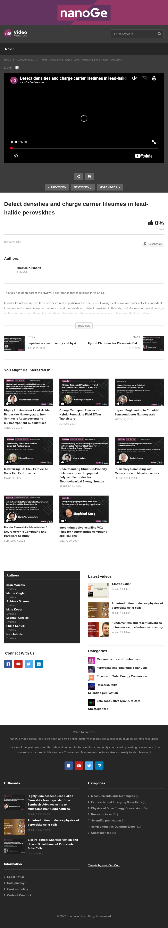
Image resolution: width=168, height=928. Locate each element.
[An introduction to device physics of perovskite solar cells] (98, 610)
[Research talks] (91, 686)
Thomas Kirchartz (28, 267)
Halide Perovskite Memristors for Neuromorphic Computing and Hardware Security (27, 531)
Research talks (12, 241)
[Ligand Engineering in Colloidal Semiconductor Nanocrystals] (139, 392)
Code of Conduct (19, 895)
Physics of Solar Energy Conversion (122, 676)
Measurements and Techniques (119, 659)
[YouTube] (18, 664)
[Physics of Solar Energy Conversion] (91, 678)
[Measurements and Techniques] (91, 660)
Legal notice (16, 876)
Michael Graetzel (18, 617)
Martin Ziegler (16, 593)
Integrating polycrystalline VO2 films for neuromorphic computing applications (83, 532)
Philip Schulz (15, 625)
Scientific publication (103, 692)
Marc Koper (14, 609)
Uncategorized (98, 708)
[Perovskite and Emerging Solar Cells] (91, 669)
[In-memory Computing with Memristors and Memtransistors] (139, 451)
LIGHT (8, 67)
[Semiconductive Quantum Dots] (91, 702)
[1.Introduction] (98, 590)
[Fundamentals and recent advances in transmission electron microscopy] (98, 629)
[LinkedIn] (39, 664)
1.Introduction (122, 583)
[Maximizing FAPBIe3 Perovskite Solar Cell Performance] (28, 451)
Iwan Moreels (15, 585)
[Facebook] (8, 664)
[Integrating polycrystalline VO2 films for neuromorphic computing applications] (84, 509)
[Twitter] (29, 664)
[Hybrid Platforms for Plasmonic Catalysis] (126, 348)
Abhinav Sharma (17, 601)
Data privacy (16, 883)
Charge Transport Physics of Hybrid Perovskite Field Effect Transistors (80, 414)
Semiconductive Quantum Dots (118, 700)
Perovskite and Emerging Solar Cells (122, 667)
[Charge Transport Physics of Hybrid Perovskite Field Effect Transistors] (84, 392)
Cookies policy (17, 889)
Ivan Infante (14, 634)
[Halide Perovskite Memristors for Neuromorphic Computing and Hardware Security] (28, 509)
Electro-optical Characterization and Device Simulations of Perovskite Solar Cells (53, 844)
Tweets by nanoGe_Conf (104, 865)
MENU (9, 49)
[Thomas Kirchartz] (9, 270)
